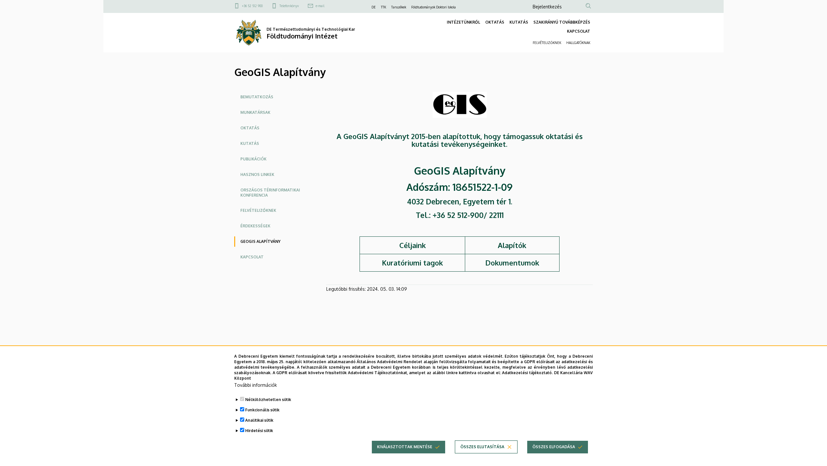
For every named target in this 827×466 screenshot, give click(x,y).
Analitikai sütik (259, 420)
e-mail (320, 6)
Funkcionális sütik (262, 409)
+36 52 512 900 (252, 6)
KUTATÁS (518, 22)
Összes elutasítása (482, 446)
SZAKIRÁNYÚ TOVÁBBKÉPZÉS (561, 22)
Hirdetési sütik (259, 430)
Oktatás (249, 127)
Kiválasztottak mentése (404, 446)
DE (374, 7)
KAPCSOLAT (578, 31)
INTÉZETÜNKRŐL (463, 22)
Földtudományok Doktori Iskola (433, 7)
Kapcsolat (252, 257)
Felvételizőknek (258, 210)
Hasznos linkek (257, 174)
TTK (383, 7)
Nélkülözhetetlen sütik (268, 399)
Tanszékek (398, 7)
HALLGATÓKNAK (578, 43)
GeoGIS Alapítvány (260, 241)
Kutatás (249, 143)
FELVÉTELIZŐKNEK (547, 43)
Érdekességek (255, 225)
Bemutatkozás (256, 96)
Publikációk (253, 159)
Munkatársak (255, 112)
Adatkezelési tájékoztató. (527, 372)
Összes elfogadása (553, 446)
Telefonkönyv (289, 6)
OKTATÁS (494, 22)
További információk (255, 385)
